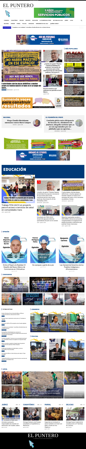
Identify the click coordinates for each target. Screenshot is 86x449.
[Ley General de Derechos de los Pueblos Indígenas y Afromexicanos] (71, 248)
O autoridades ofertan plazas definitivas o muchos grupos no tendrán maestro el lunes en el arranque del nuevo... (21, 85)
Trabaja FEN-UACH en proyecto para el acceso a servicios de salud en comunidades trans (18, 207)
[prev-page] (2, 364)
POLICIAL (33, 349)
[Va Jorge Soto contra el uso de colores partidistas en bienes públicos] (39, 322)
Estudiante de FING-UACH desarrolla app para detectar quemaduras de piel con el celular (47, 218)
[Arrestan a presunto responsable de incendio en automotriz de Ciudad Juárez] (11, 413)
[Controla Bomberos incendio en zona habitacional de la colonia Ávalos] (76, 349)
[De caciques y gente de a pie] (43, 248)
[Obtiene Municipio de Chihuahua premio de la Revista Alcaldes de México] (12, 299)
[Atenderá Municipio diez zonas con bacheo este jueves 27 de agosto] (33, 299)
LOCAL (3, 316)
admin (3, 212)
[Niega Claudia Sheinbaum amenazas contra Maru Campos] (36, 123)
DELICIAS (3, 321)
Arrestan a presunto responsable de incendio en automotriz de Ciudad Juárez (11, 423)
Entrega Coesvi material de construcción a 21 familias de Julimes (74, 423)
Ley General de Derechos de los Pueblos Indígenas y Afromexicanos (72, 267)
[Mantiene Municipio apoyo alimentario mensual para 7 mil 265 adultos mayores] (70, 284)
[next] (82, 27)
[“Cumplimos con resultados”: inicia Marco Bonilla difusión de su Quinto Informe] (15, 284)
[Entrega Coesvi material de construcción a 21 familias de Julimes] (75, 413)
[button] (81, 20)
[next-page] (4, 364)
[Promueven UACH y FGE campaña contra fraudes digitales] (12, 391)
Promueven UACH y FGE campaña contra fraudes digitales (14, 323)
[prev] (80, 27)
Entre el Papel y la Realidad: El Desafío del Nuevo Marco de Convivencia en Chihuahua (14, 267)
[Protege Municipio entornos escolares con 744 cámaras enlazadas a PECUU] (57, 349)
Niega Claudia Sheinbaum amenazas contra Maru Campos (18, 121)
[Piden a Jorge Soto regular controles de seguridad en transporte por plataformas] (57, 322)
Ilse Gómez (15, 124)
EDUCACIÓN (4, 89)
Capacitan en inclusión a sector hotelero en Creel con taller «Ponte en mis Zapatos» (53, 424)
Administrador (10, 89)
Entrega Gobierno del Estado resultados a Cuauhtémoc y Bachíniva (32, 423)
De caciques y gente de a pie (43, 265)
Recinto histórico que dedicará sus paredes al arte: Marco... (52, 90)
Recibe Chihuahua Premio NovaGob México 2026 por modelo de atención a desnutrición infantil (13, 314)
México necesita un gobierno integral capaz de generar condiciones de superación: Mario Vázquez (13, 344)
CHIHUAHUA (46, 86)
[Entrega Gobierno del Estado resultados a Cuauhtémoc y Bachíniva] (32, 413)
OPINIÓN (14, 262)
